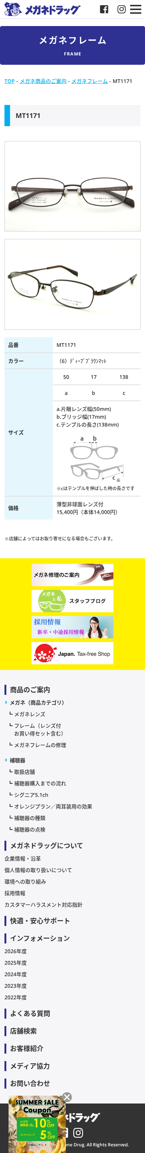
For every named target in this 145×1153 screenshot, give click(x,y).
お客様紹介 (27, 1048)
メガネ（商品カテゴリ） (38, 702)
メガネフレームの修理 (40, 744)
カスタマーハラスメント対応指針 (43, 904)
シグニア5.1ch (31, 794)
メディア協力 (30, 1065)
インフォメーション (40, 938)
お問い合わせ (30, 1083)
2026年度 (15, 951)
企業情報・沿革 (22, 858)
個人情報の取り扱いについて (38, 869)
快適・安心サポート (40, 920)
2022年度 (15, 997)
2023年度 (15, 985)
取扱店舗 (24, 771)
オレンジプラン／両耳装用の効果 (53, 806)
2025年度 (15, 962)
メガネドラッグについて (46, 845)
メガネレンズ (29, 714)
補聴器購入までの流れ (40, 783)
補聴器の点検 (29, 829)
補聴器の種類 (29, 817)
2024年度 (15, 974)
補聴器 (17, 760)
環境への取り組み (25, 881)
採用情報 (14, 893)
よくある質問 (30, 1013)
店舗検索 (23, 1030)
